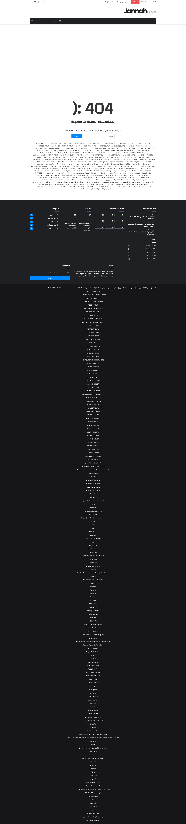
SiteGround (82, 288)
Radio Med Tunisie (97, 175)
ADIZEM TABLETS (116, 157)
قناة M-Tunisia (91, 186)
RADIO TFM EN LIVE (52, 175)
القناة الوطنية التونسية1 (62, 184)
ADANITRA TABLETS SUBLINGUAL (69, 153)
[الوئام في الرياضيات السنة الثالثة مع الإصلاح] (119, 222)
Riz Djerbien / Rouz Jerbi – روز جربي (116, 180)
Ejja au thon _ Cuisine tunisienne (43, 162)
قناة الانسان (80, 186)
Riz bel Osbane (42, 177)
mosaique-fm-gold (112, 171)
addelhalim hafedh (39, 155)
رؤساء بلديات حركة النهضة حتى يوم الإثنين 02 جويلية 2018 (134, 186)
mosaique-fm (125, 171)
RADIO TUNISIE (145, 177)
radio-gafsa (122, 177)
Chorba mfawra (36, 159)
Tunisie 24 (119, 184)
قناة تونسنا (52, 186)
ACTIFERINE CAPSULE (131, 148)
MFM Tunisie (54, 168)
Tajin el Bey (49, 182)
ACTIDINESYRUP (104, 146)
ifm (58, 164)
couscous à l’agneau (133, 162)
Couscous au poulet (101, 162)
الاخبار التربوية (150, 252)
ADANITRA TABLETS (89, 153)
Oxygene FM (111, 173)
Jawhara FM (50, 164)
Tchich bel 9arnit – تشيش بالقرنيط (137, 184)
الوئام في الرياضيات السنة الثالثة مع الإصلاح (117, 2)
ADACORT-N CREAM (39, 148)
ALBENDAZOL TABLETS (147, 159)
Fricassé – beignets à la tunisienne (86, 164)
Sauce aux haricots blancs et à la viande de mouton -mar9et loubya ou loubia (127, 182)
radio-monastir (100, 177)
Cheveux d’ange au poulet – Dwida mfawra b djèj (60, 159)
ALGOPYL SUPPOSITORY (113, 159)
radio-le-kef (111, 177)
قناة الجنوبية (71, 186)
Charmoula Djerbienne (80, 189)
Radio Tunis (39, 175)
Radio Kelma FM (110, 175)
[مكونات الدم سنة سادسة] (99, 216)
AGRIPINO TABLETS (101, 157)
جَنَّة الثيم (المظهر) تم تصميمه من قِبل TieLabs (110, 288)
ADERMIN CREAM (144, 157)
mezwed (72, 168)
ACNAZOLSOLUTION (119, 146)
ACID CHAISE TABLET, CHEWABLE (60, 144)
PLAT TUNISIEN (38, 173)
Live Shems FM (55, 166)
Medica (102, 168)
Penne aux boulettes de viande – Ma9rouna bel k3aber (86, 173)
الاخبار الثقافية (150, 255)
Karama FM (125, 166)
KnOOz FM (101, 166)
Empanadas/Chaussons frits (120, 164)
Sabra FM (99, 180)
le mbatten (67, 166)
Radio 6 (131, 175)
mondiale (148, 171)
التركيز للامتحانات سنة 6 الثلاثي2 (70, 224)
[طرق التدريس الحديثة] (99, 229)
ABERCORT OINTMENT (125, 144)
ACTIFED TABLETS (147, 148)
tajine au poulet (38, 182)
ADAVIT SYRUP (53, 155)
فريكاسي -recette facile (106, 186)
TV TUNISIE (110, 184)
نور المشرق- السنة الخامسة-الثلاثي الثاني (85, 225)
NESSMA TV (78, 171)
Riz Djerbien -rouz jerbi (138, 180)
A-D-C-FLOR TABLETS (142, 144)
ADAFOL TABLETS (103, 150)
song (88, 182)
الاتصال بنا (75, 184)
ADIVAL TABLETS (130, 157)
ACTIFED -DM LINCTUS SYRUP (86, 146)
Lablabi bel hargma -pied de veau (84, 166)
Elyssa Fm (146, 164)
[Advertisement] (93, 58)
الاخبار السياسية (150, 259)
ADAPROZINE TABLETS (145, 155)
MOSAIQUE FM (137, 171)
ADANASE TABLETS (121, 153)
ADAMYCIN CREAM (42, 150)
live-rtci (149, 168)
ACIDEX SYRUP (41, 144)
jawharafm (40, 164)
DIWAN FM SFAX (62, 162)
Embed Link (136, 164)
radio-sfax (65, 177)
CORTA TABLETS (148, 162)
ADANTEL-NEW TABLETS (47, 153)
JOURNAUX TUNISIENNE (146, 166)
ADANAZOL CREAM (105, 153)
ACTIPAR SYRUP (84, 148)
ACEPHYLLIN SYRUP (80, 144)
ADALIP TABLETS (88, 150)
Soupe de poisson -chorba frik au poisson (70, 182)
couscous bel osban (85, 162)
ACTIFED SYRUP (43, 146)
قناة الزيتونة (61, 186)
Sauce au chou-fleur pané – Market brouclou (55, 180)
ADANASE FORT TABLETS (138, 153)
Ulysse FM (99, 184)
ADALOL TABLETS (74, 150)
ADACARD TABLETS (70, 148)
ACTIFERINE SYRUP (114, 148)
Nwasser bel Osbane (42, 171)
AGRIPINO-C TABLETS (70, 157)
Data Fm (73, 162)
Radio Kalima (123, 175)
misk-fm (45, 168)
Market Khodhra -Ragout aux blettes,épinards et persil (125, 168)
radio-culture (132, 177)
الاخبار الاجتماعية (149, 245)
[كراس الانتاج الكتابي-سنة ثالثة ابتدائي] (99, 222)
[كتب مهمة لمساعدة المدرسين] (119, 229)
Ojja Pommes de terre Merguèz (129, 173)
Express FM (105, 164)
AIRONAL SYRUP (41, 157)
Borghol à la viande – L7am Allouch (90, 159)
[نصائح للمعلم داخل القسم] (109, 229)
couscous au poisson (117, 162)
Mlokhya (37, 168)
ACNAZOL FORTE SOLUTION (138, 146)
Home (70, 164)
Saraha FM (89, 180)
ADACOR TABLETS (55, 148)
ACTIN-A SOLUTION (99, 148)
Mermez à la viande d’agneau (87, 168)
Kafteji (133, 166)
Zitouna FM (84, 184)
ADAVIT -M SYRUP (83, 155)
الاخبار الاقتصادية (149, 249)
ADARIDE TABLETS (129, 155)
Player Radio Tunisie (143, 175)
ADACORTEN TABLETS (143, 150)
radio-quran (75, 177)
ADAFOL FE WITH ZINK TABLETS (122, 150)
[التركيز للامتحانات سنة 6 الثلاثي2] (109, 216)
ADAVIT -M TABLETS (67, 155)
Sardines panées (78, 180)
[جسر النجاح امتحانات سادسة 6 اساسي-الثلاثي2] (109, 222)
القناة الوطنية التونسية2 (45, 184)
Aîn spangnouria (54, 157)
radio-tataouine (54, 177)
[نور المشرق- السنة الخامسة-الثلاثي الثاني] (119, 216)
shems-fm (95, 182)
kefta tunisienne (113, 166)
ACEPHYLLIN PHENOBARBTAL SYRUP (102, 144)
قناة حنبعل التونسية (40, 186)
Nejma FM (88, 171)
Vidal (92, 184)
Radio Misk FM (83, 175)
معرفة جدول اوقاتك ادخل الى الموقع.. (102, 189)
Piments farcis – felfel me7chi (55, 173)
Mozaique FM (98, 171)
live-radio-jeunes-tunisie (39, 166)
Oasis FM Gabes (147, 173)
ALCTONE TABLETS (130, 159)
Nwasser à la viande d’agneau (61, 171)
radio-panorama (87, 177)
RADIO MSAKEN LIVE (69, 175)
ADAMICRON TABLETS (58, 150)
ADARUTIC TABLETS (98, 155)
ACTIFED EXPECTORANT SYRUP (62, 146)
